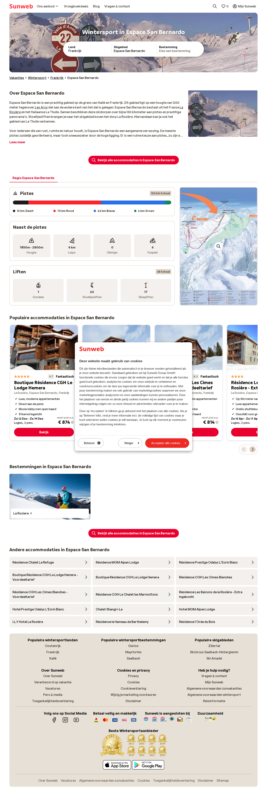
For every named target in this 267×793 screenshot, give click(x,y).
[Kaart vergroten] (218, 246)
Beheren (89, 443)
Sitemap (223, 780)
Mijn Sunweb (214, 682)
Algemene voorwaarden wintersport (214, 695)
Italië (52, 658)
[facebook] (54, 722)
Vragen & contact (214, 676)
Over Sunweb (53, 676)
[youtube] (76, 722)
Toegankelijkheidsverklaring (53, 701)
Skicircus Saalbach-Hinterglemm (214, 652)
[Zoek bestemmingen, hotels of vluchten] (215, 6)
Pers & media (52, 695)
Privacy (133, 676)
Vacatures (52, 688)
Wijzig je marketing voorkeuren (133, 695)
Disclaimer (133, 701)
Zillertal (214, 646)
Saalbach (133, 658)
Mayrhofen (133, 652)
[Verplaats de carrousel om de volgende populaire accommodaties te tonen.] (252, 449)
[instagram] (65, 722)
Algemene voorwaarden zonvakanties (214, 688)
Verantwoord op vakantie (52, 682)
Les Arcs (41, 107)
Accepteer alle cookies (165, 443)
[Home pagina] (21, 6)
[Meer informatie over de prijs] (72, 422)
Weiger (128, 443)
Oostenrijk (53, 646)
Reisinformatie (214, 701)
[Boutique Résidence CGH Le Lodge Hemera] (44, 383)
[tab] (33, 178)
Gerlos (133, 646)
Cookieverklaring (133, 688)
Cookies (133, 682)
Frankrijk (52, 652)
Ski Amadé (214, 658)
